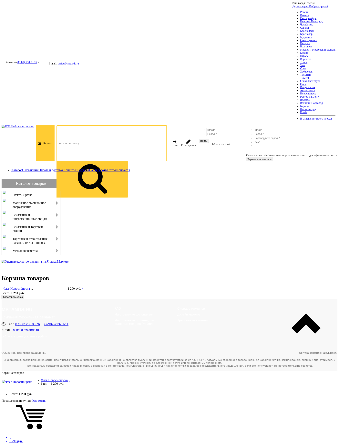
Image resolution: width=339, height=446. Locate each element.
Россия (304, 12)
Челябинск (306, 24)
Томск (303, 62)
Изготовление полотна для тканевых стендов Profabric (134, 322)
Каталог (48, 143)
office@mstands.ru (68, 63)
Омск (303, 84)
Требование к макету (192, 320)
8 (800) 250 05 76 (27, 324)
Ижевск (304, 15)
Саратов (305, 27)
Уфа (302, 65)
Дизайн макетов (188, 314)
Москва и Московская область (317, 49)
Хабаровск (306, 71)
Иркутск (305, 43)
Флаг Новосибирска (16, 288)
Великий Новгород (311, 103)
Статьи (112, 170)
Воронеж (305, 59)
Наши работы (98, 170)
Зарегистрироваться (259, 159)
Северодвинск (308, 40)
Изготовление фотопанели (134, 314)
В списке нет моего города (316, 118)
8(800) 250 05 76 (27, 62)
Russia (303, 112)
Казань (304, 52)
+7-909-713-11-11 (56, 324)
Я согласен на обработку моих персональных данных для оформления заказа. (291, 155)
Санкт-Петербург (310, 81)
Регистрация (188, 145)
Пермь (304, 55)
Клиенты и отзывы (76, 170)
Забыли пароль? (220, 144)
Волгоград (306, 46)
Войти (203, 140)
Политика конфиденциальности (317, 352)
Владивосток (307, 87)
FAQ (118, 308)
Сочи (303, 68)
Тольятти (305, 74)
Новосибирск (308, 93)
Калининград (308, 109)
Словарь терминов (191, 308)
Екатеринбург (308, 18)
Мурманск (306, 37)
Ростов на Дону (309, 96)
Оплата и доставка (51, 170)
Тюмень (304, 77)
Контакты (123, 170)
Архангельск (307, 90)
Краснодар (306, 34)
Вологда (305, 99)
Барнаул (304, 106)
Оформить (39, 400)
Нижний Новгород (311, 21)
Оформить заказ (13, 297)
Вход (175, 145)
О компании (30, 170)
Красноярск (307, 30)
